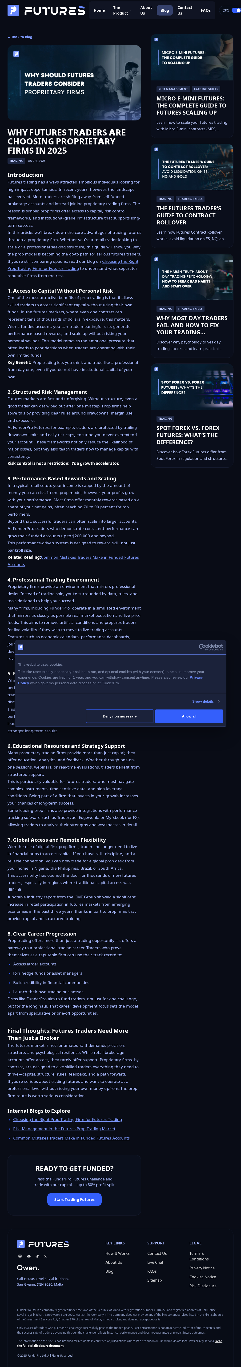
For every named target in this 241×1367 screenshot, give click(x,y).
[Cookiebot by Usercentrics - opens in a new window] (202, 647)
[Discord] (28, 1256)
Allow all (189, 716)
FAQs (206, 10)
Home (99, 10)
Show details (203, 701)
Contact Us (184, 10)
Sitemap (154, 1280)
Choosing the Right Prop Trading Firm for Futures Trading (67, 1119)
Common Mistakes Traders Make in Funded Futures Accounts (71, 1138)
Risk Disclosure (203, 1285)
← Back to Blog (20, 37)
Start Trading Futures (74, 1199)
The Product (120, 10)
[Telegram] (37, 1256)
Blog (165, 10)
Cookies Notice (202, 1277)
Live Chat (155, 1262)
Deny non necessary (120, 716)
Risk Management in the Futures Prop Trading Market (64, 1128)
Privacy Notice (202, 1268)
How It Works (117, 1253)
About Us (146, 10)
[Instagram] (20, 1256)
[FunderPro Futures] (46, 10)
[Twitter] (45, 1256)
